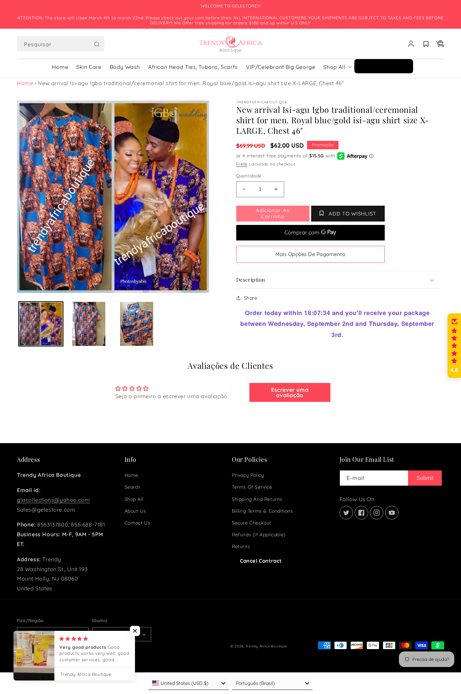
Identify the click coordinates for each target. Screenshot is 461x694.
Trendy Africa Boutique (266, 646)
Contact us (138, 523)
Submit (424, 478)
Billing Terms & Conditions (262, 511)
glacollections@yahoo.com (53, 499)
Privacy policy (248, 475)
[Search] (96, 44)
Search (133, 487)
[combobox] (60, 43)
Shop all (134, 499)
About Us (135, 511)
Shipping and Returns (257, 499)
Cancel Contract (261, 561)
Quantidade (249, 175)
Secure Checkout (251, 523)
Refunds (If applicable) (259, 535)
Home (25, 83)
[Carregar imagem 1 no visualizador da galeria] (41, 324)
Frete (242, 163)
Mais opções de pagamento (310, 254)
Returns (241, 546)
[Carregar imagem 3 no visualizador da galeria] (136, 324)
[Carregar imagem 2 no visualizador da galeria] (88, 324)
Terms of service (252, 487)
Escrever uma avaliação (289, 392)
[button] (61, 43)
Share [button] (250, 298)
